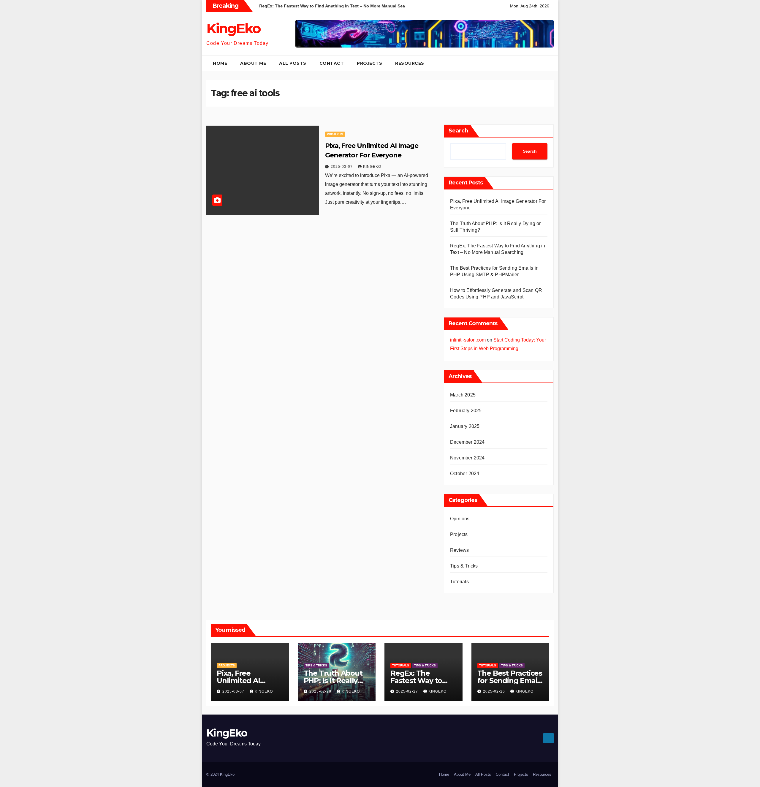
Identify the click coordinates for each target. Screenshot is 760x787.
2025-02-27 (407, 691)
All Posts (292, 63)
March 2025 (463, 394)
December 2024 (467, 442)
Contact (331, 63)
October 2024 (464, 473)
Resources (409, 63)
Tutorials (459, 581)
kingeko (372, 167)
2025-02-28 (320, 691)
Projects (369, 63)
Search (458, 130)
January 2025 (464, 426)
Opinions (460, 518)
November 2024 (467, 457)
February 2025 (466, 410)
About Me (253, 63)
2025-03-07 (342, 167)
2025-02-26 (494, 691)
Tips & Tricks (464, 565)
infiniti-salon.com (468, 339)
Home (220, 63)
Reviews (459, 550)
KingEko (233, 28)
